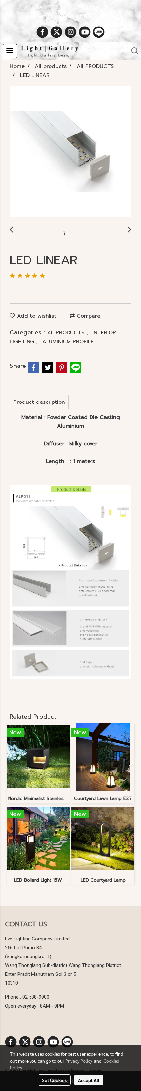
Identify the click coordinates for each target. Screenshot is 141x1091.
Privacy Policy (78, 1061)
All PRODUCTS (66, 333)
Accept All (88, 1080)
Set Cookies (54, 1080)
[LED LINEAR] (70, 151)
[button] (132, 51)
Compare (87, 316)
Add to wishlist (35, 316)
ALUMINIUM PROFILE (68, 342)
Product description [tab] (39, 402)
